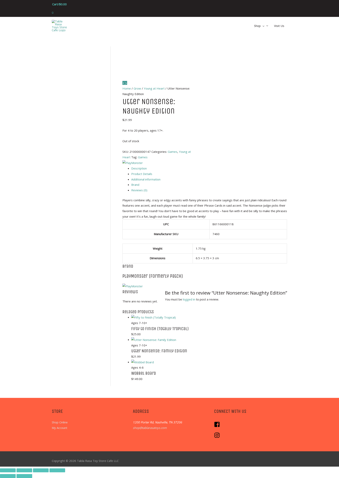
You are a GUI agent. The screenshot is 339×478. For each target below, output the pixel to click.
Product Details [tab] (141, 174)
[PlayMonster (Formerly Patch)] (132, 163)
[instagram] (217, 437)
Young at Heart (154, 88)
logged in (189, 299)
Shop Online (60, 422)
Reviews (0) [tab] (139, 190)
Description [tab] (139, 168)
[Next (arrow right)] (24, 476)
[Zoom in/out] (8, 470)
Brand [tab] (135, 185)
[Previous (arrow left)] (8, 476)
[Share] (41, 470)
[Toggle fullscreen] (24, 470)
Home (126, 88)
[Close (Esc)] (57, 470)
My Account (59, 428)
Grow (137, 88)
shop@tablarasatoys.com (150, 428)
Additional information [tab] (145, 179)
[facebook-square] (218, 426)
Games (172, 152)
